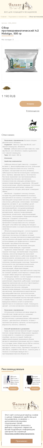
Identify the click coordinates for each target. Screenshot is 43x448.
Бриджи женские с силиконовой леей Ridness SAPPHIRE (15, 380)
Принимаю (21, 441)
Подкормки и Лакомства (18, 16)
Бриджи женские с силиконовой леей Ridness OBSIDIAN (36, 380)
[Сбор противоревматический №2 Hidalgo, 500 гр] (21, 60)
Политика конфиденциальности (19, 434)
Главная (3, 16)
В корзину (30, 104)
